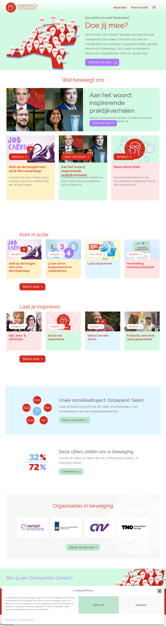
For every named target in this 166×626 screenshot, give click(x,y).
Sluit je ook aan (99, 62)
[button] (159, 590)
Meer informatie (73, 420)
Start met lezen (102, 123)
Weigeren (141, 605)
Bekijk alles (31, 287)
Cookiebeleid (10, 619)
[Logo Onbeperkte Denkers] (22, 7)
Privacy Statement (26, 619)
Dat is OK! (98, 605)
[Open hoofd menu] (154, 7)
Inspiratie (119, 7)
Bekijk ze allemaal (81, 547)
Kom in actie (139, 7)
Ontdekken (70, 471)
